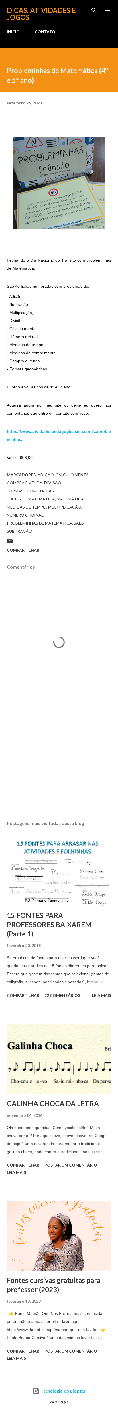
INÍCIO (13, 31)
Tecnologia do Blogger (62, 1391)
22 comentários (62, 995)
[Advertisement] (59, 761)
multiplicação (64, 506)
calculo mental (73, 474)
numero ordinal (25, 515)
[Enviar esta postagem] (10, 542)
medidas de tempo (26, 506)
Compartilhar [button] (23, 550)
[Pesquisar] (94, 10)
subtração (19, 531)
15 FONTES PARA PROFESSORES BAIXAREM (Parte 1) (49, 924)
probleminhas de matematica (39, 523)
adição (46, 474)
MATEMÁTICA (70, 498)
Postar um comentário (70, 1165)
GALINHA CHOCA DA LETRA (53, 1103)
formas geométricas (30, 490)
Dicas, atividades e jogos (41, 13)
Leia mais (101, 995)
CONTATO (45, 31)
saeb (79, 523)
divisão (52, 482)
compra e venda (24, 482)
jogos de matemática (31, 498)
